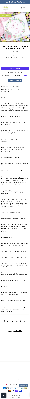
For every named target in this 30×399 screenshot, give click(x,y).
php (12, 134)
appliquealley (15, 132)
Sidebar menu (14, 364)
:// (10, 132)
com (21, 132)
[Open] (3, 395)
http (8, 132)
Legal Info (14, 379)
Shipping (8, 57)
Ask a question (15, 316)
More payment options (15, 72)
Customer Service (14, 369)
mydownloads (5, 134)
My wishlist (24, 385)
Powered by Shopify (15, 397)
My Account (14, 374)
